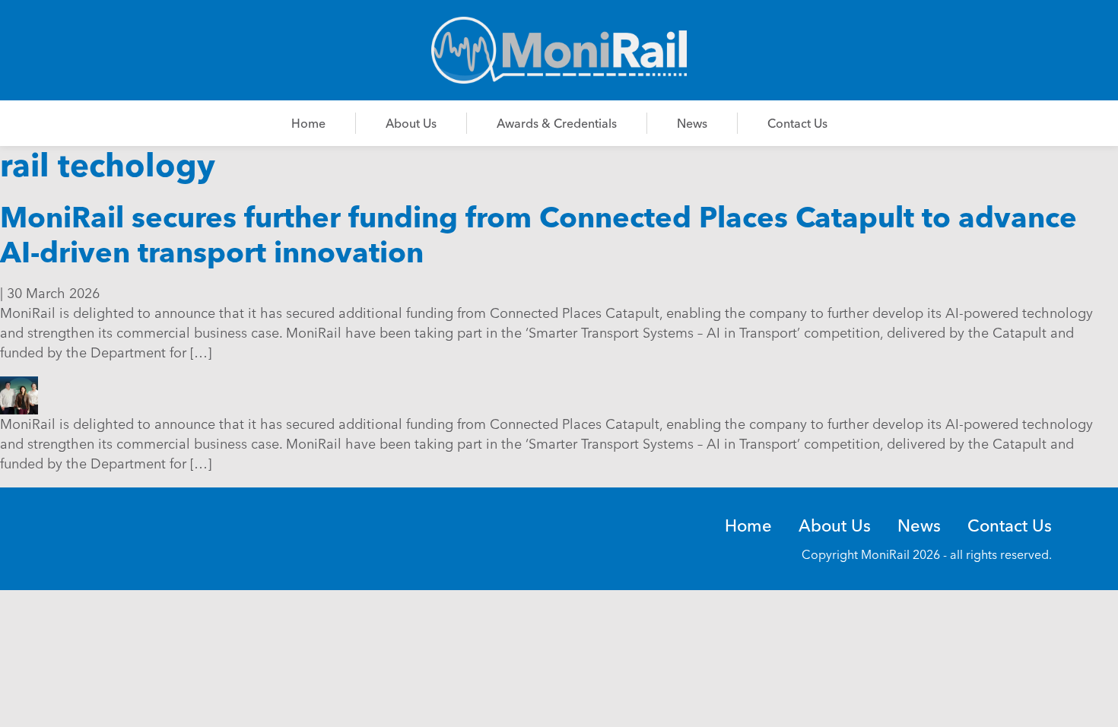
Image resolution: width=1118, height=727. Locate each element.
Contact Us (797, 123)
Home (308, 123)
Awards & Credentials (557, 123)
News (692, 123)
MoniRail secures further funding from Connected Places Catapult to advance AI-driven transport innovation (538, 234)
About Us (411, 123)
